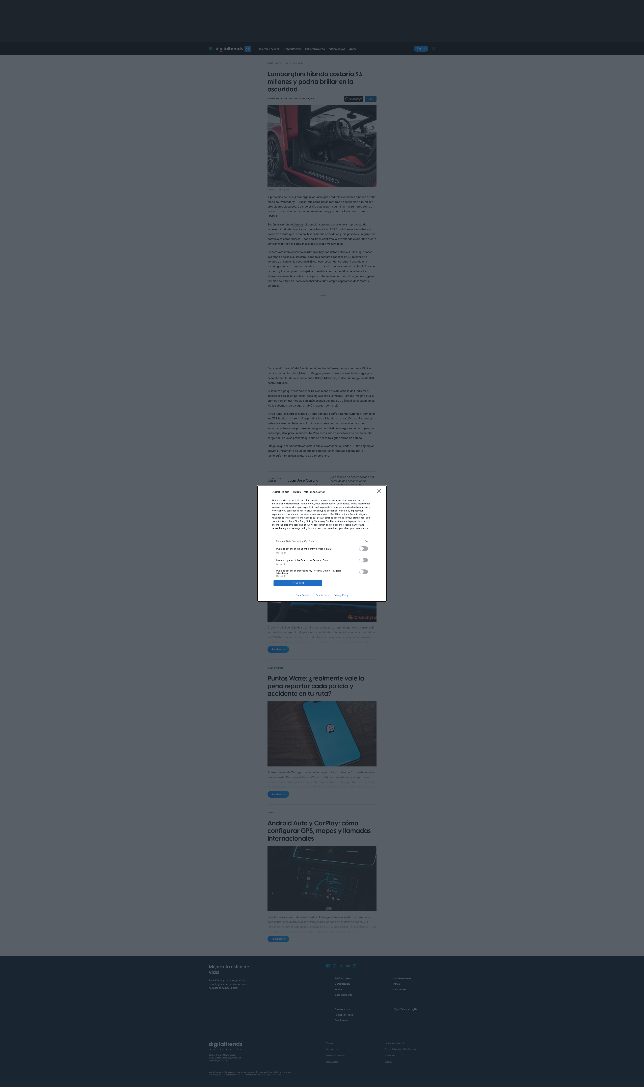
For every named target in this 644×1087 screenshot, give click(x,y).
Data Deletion (303, 595)
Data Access (322, 595)
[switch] (363, 548)
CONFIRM (298, 583)
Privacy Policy (341, 595)
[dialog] (322, 544)
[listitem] (322, 541)
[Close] (380, 492)
